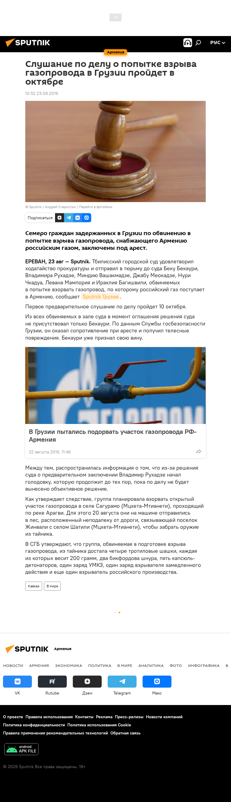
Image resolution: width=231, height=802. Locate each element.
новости (13, 665)
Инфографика (204, 665)
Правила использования (49, 716)
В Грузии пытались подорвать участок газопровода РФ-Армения (113, 435)
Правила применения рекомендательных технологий (55, 733)
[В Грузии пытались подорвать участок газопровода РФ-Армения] (115, 385)
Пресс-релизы (129, 716)
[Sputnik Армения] (29, 47)
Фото (176, 665)
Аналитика (151, 665)
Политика (99, 665)
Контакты (84, 716)
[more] (199, 451)
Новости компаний (164, 716)
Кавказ (33, 586)
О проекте (13, 716)
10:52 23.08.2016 (41, 93)
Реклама (104, 716)
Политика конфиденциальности (34, 725)
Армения (39, 665)
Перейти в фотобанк (95, 206)
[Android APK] (21, 750)
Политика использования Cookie (99, 725)
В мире (52, 586)
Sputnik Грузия (101, 296)
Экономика (68, 665)
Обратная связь (125, 733)
